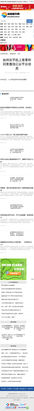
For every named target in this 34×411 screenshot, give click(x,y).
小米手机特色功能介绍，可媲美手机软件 (12, 303)
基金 (31, 26)
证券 (12, 26)
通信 (9, 34)
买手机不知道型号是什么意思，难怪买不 (12, 313)
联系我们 (9, 388)
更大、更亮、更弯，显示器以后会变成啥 (12, 306)
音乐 (12, 29)
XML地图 (15, 388)
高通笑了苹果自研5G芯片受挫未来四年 (11, 292)
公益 (31, 24)
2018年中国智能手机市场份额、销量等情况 (12, 360)
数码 (19, 34)
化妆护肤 (15, 37)
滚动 (27, 24)
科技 (19, 53)
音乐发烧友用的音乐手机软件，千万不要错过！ (14, 356)
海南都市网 (13, 53)
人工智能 (14, 34)
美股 (20, 26)
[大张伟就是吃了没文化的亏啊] (19, 335)
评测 (16, 32)
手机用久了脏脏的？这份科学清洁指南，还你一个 (14, 363)
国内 (9, 24)
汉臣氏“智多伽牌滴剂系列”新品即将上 (11, 289)
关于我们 (31, 1)
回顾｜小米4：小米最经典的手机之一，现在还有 (14, 353)
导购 (12, 32)
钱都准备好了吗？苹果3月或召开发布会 (12, 296)
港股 (16, 26)
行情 (20, 32)
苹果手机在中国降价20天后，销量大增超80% (13, 374)
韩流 (23, 29)
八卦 (20, 29)
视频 (20, 24)
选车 (9, 32)
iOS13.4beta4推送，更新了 (8, 317)
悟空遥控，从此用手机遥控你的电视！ (11, 381)
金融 (9, 26)
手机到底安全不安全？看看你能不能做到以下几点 (14, 370)
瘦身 (20, 37)
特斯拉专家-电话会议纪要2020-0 (10, 299)
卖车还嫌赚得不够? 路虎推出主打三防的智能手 (14, 349)
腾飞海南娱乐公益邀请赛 (8, 285)
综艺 (9, 29)
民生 (16, 24)
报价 (23, 32)
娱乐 (5, 26)
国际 (12, 24)
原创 (23, 24)
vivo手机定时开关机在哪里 (17, 79)
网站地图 (22, 388)
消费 (5, 34)
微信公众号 (3, 42)
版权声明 (30, 388)
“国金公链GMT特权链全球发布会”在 (11, 310)
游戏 (5, 32)
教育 (5, 29)
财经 (5, 24)
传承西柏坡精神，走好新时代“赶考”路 (11, 378)
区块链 (6, 37)
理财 (27, 26)
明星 (16, 29)
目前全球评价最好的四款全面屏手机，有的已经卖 (14, 367)
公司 (23, 26)
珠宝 (10, 37)
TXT (25, 388)
